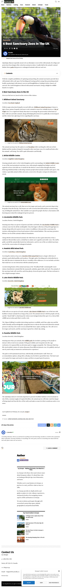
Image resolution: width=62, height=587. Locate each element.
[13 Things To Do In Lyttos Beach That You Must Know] (21, 518)
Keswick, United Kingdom (16, 281)
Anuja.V (27, 412)
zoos (27, 419)
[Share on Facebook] (10, 48)
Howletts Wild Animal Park (30, 256)
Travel (27, 519)
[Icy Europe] (9, 1)
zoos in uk (31, 419)
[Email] (14, 48)
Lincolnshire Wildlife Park (50, 224)
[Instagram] (59, 432)
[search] (56, 1)
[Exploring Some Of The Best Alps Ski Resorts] (21, 525)
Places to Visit (6, 40)
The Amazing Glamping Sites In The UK (35, 537)
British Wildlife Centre (52, 163)
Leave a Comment (52, 448)
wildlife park (28, 340)
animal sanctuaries (12, 419)
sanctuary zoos (21, 419)
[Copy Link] (55, 425)
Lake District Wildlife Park (25, 307)
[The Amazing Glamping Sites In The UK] (21, 539)
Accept (29, 582)
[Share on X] (12, 48)
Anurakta (10, 52)
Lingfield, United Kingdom (16, 159)
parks (12, 67)
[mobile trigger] (3, 1)
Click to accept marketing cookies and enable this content (31, 377)
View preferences (54, 582)
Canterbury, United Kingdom (17, 252)
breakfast (31, 147)
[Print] (17, 48)
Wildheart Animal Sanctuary (42, 107)
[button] (59, 571)
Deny (41, 582)
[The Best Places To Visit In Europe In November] (21, 532)
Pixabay (21, 58)
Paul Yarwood (14, 58)
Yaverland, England (14, 103)
